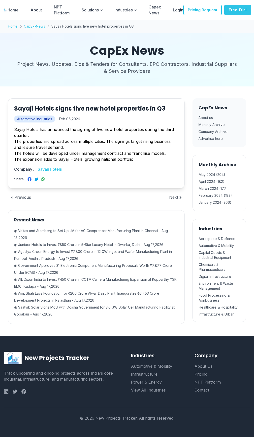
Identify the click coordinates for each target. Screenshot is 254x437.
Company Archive (212, 131)
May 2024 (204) (212, 174)
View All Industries (148, 390)
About (36, 9)
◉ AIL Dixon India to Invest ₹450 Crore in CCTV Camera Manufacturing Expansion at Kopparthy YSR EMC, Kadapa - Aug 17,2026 (95, 282)
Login (178, 9)
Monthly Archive (211, 124)
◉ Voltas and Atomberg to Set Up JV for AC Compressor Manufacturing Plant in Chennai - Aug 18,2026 (91, 234)
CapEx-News (34, 26)
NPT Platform (62, 9)
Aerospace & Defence (217, 239)
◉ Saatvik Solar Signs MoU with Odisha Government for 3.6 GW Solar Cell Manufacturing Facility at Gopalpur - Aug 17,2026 (94, 310)
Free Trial (238, 9)
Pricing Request (202, 9)
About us (205, 118)
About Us (203, 366)
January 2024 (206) (215, 202)
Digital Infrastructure (215, 276)
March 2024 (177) (213, 188)
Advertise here (210, 138)
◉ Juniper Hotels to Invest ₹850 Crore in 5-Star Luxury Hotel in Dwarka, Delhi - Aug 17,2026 (88, 244)
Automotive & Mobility (216, 245)
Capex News (155, 9)
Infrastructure (144, 374)
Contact (201, 390)
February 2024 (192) (215, 195)
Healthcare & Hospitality (218, 307)
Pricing (200, 374)
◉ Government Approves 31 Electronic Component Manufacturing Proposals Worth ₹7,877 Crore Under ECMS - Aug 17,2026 (93, 269)
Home (13, 9)
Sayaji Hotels (49, 169)
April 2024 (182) (211, 181)
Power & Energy (146, 382)
